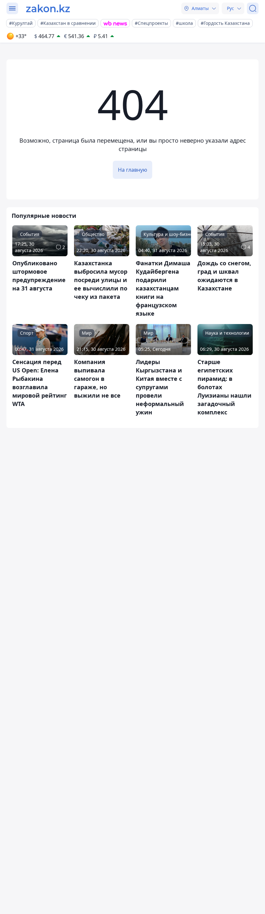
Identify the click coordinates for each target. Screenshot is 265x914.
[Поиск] (253, 8)
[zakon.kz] (48, 8)
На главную (132, 169)
